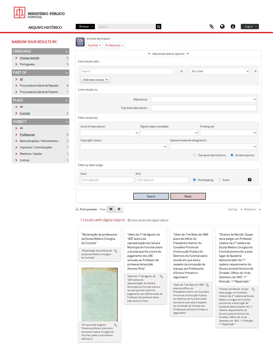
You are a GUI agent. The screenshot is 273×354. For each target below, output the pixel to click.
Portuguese (25, 64)
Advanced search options (168, 54)
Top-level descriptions (211, 155)
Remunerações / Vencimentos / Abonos (42, 141)
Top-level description (134, 108)
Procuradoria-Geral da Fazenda (37, 92)
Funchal (22, 113)
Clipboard (211, 26)
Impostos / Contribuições (33, 147)
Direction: (250, 209)
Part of (19, 72)
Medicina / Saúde (28, 154)
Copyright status (91, 140)
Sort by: (233, 209)
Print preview (88, 209)
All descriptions (244, 155)
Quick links (233, 26)
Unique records (27, 58)
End (138, 174)
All (21, 79)
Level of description (92, 126)
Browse (84, 26)
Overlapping (205, 180)
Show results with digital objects (149, 220)
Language (222, 26)
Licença (22, 160)
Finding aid (207, 126)
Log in (249, 26)
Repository (140, 99)
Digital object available (154, 126)
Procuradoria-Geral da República (38, 85)
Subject (19, 121)
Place (18, 100)
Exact (226, 180)
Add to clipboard (115, 251)
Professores (25, 134)
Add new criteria (93, 80)
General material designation (188, 140)
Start (83, 174)
